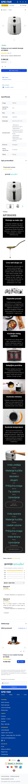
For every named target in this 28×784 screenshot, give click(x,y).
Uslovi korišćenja (5, 707)
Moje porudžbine (5, 749)
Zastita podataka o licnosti (7, 779)
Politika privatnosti (14, 776)
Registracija (4, 752)
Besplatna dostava (6, 79)
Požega (10, 694)
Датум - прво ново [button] (9, 582)
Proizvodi (5, 5)
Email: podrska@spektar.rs (8, 738)
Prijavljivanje (4, 754)
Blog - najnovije (5, 724)
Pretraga (24, 5)
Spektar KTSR (7, 781)
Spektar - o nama (5, 719)
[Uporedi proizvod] (2, 66)
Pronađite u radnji (9, 87)
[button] (20, 2)
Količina (3, 62)
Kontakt (3, 721)
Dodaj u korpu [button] (14, 70)
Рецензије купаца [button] (9, 167)
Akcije (12, 5)
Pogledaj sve (21, 628)
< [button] (3, 612)
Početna (5, 10)
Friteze (10, 10)
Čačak (18, 694)
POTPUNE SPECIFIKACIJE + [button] (14, 504)
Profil (2, 746)
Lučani (25, 694)
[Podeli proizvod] (25, 9)
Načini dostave (5, 702)
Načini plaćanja (5, 705)
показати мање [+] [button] (7, 607)
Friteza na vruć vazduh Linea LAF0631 (12, 656)
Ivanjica (3, 694)
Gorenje (6, 55)
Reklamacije (4, 710)
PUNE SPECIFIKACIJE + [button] (14, 549)
